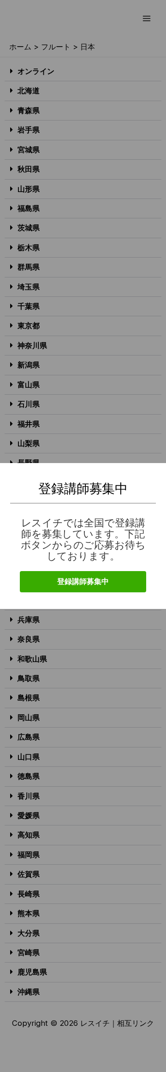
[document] (83, 536)
